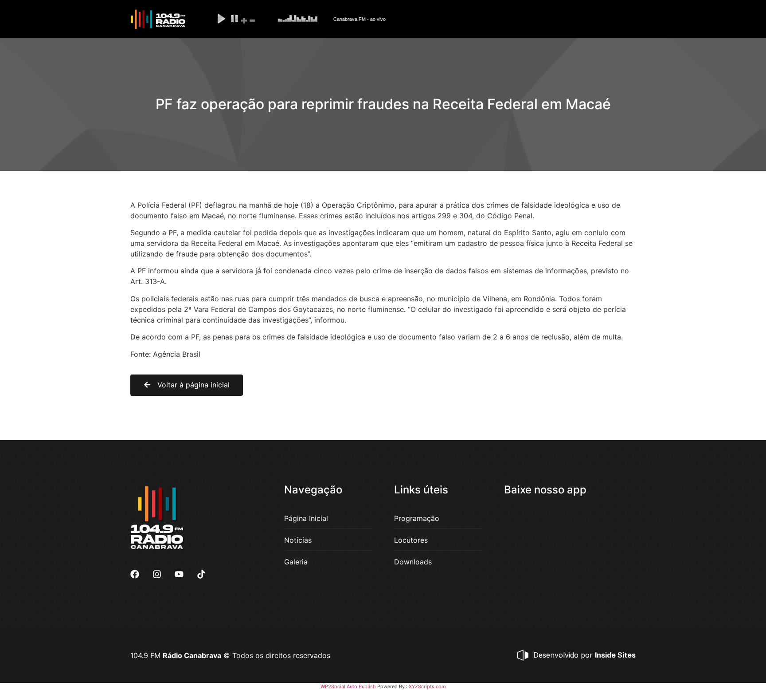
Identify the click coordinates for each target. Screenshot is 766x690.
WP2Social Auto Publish (348, 686)
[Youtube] (179, 574)
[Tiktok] (201, 574)
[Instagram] (157, 574)
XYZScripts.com (427, 686)
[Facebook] (135, 574)
